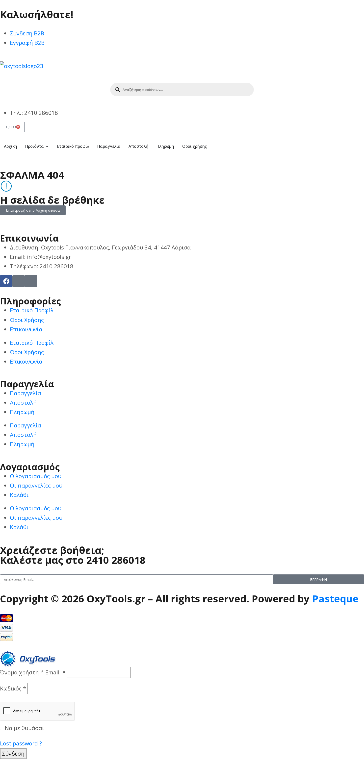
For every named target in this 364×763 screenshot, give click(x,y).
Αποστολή (23, 402)
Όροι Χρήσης (27, 320)
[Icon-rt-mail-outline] (31, 281)
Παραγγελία (25, 393)
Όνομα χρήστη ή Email (32, 672)
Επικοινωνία (26, 329)
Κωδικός (13, 688)
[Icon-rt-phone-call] (18, 281)
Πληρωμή (22, 412)
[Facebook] (6, 281)
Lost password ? (21, 743)
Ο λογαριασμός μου (35, 476)
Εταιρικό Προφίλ (31, 310)
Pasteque (335, 598)
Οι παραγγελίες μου (36, 485)
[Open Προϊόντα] (47, 146)
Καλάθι (19, 495)
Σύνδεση (13, 753)
